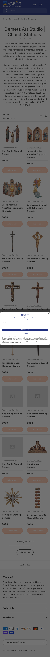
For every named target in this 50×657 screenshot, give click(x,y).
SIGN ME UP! (25, 329)
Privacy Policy (13, 342)
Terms (19, 342)
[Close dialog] (48, 313)
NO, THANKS (25, 333)
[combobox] (4, 326)
